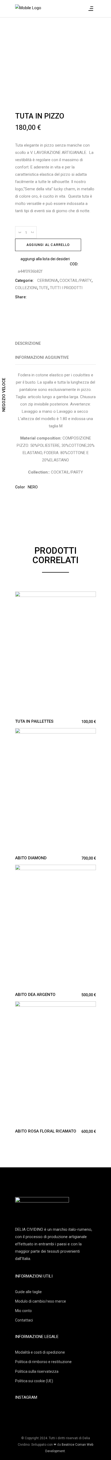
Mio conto (23, 1311)
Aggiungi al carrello (48, 245)
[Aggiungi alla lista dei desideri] (29, 596)
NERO (33, 487)
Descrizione (28, 343)
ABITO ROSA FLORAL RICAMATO (45, 1131)
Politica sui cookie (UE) (34, 1381)
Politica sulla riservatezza (36, 1371)
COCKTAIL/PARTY (76, 280)
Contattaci (24, 1320)
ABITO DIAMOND (31, 858)
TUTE (43, 287)
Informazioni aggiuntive (42, 357)
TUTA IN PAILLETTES (34, 721)
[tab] (55, 343)
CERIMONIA (47, 280)
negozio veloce (3, 395)
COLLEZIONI (26, 287)
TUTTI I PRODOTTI (66, 287)
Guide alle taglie (28, 1292)
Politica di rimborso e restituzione (43, 1362)
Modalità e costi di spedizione (40, 1352)
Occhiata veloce (19, 596)
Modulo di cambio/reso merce (40, 1301)
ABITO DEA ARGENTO (35, 994)
